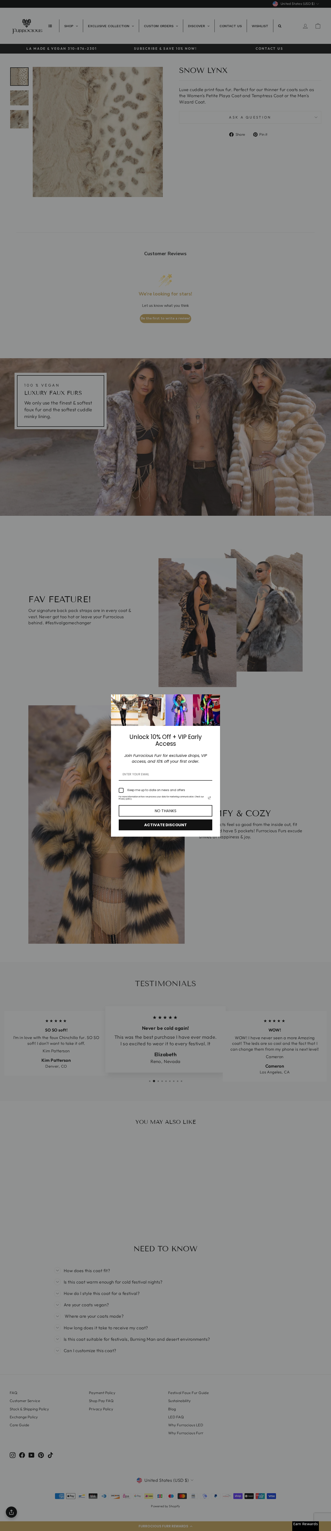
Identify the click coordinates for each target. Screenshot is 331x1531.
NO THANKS (165, 811)
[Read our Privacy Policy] (209, 798)
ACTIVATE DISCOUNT (165, 825)
